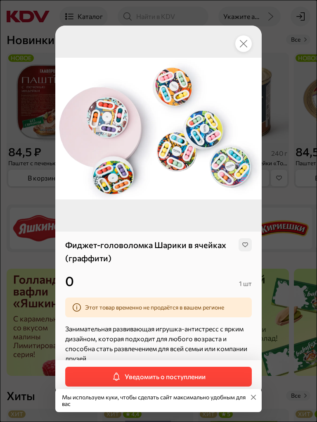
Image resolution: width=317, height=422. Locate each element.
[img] (245, 244)
